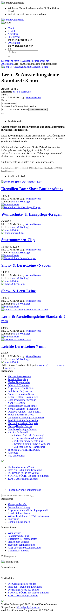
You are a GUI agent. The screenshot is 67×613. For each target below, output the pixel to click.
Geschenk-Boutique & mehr (22, 429)
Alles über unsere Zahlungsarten (24, 547)
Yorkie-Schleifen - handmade (23, 408)
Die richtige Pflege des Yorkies (23, 472)
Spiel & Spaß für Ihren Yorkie (23, 420)
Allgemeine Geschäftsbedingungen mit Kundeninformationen (28, 511)
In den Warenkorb (38, 109)
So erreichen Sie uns (18, 536)
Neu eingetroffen (16, 455)
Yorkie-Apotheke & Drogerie (23, 423)
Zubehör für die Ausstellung (28, 441)
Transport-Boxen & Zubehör (29, 438)
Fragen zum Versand (18, 541)
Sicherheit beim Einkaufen (21, 544)
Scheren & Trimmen (18, 385)
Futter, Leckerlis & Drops (21, 414)
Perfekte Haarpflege (18, 379)
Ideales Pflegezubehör (19, 382)
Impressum (13, 519)
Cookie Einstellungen (19, 521)
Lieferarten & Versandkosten (22, 538)
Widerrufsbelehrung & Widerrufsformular (29, 516)
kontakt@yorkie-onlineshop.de (24, 489)
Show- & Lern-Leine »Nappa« (26, 265)
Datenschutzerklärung (19, 507)
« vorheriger (43, 365)
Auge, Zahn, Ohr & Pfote (21, 388)
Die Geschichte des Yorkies (22, 467)
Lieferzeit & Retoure (18, 550)
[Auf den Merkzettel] (2, 113)
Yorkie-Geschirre (16, 402)
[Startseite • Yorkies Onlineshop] (12, 19)
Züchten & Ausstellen (19, 432)
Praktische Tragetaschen (20, 391)
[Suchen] (9, 56)
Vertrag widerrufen (17, 504)
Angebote (13, 452)
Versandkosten (33, 97)
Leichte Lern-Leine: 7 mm (23, 346)
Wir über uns (14, 533)
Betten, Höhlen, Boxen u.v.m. (23, 397)
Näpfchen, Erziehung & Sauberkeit (26, 417)
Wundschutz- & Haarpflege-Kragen (31, 214)
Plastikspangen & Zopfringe (22, 405)
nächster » (10, 368)
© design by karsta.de (28, 607)
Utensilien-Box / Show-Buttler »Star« (32, 189)
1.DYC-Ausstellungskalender (23, 478)
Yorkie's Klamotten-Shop (21, 394)
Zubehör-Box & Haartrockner (29, 446)
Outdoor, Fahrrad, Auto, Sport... (24, 411)
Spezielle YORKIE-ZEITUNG (24, 449)
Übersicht (60, 365)
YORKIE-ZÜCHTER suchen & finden (28, 475)
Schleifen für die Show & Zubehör (32, 443)
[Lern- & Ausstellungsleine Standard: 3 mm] (24, 66)
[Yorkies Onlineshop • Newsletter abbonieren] (32, 496)
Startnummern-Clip (18, 240)
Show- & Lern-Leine (18, 291)
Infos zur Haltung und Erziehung (25, 470)
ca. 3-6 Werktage (22, 91)
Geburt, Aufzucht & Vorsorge (29, 435)
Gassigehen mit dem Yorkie (22, 400)
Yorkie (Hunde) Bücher (20, 426)
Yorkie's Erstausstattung (20, 376)
